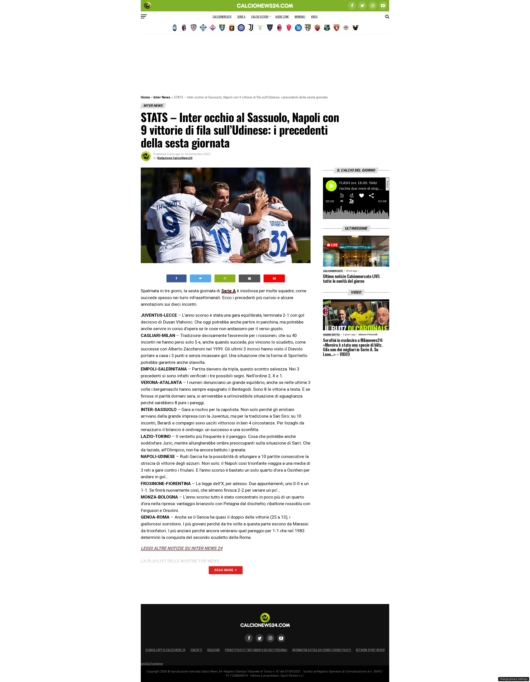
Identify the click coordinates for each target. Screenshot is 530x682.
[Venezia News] (355, 27)
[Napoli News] (298, 27)
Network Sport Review (370, 650)
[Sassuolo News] (327, 27)
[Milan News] (279, 27)
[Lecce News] (270, 27)
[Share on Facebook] (176, 278)
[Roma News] (317, 27)
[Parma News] (308, 27)
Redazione (213, 650)
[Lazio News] (260, 27)
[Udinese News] (346, 27)
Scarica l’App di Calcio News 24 (165, 650)
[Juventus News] (250, 27)
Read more (223, 570)
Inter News (161, 97)
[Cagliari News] (193, 27)
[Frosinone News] (222, 27)
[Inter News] (241, 27)
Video (314, 16)
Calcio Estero (260, 16)
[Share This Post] (225, 278)
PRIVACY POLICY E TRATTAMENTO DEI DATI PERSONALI (256, 650)
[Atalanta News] (174, 27)
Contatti (196, 650)
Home (145, 97)
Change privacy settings (514, 679)
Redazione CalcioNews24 (174, 158)
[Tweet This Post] (200, 278)
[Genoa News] (231, 27)
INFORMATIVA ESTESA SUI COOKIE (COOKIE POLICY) (321, 650)
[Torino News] (336, 27)
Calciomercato (222, 16)
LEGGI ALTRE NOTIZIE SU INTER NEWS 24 (181, 548)
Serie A (241, 16)
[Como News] (203, 27)
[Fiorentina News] (212, 27)
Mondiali (300, 16)
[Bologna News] (184, 27)
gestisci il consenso (152, 663)
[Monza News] (289, 27)
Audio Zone (282, 16)
